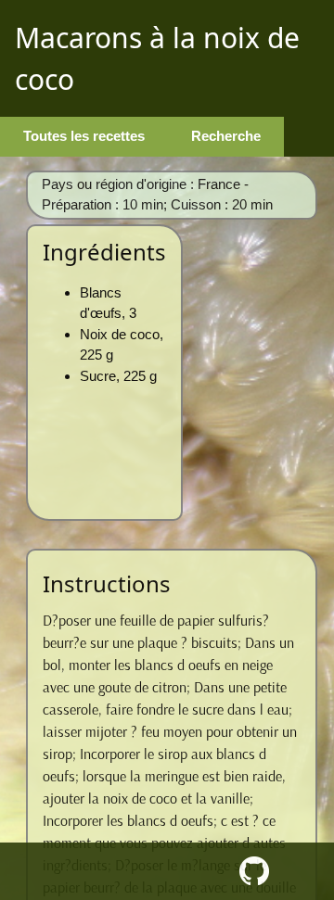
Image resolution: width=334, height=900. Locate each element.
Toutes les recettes (84, 136)
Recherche (226, 136)
